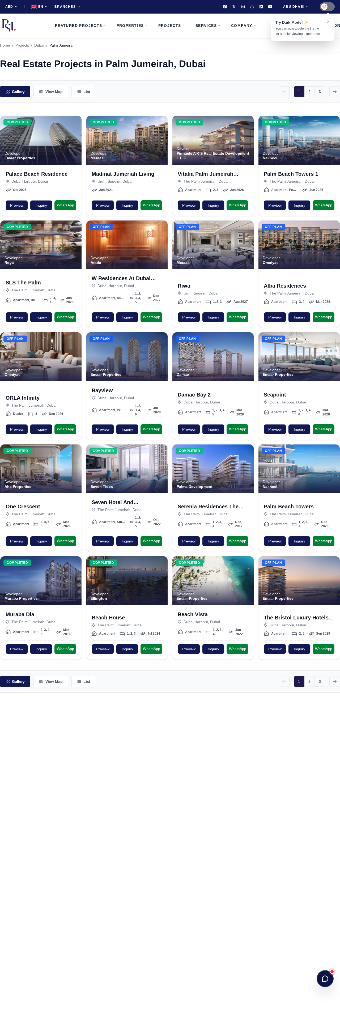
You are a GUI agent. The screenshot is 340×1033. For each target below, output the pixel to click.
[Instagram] (243, 7)
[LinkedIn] (261, 7)
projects (169, 25)
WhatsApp (65, 205)
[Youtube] (270, 7)
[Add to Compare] (74, 133)
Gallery (18, 91)
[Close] (328, 22)
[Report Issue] (74, 144)
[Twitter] (234, 7)
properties (130, 25)
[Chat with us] (325, 978)
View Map (54, 91)
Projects (22, 45)
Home (5, 45)
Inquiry (41, 205)
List (86, 91)
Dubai (39, 45)
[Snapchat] (252, 7)
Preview (16, 205)
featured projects (78, 25)
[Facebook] (225, 7)
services (206, 25)
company (241, 25)
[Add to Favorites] (74, 123)
